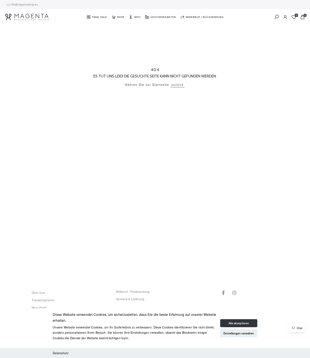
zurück (177, 84)
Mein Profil (39, 307)
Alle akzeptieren (239, 323)
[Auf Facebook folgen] (223, 292)
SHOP (120, 17)
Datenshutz (61, 353)
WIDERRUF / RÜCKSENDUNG (205, 17)
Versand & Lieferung (130, 299)
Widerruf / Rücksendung (133, 291)
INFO (137, 17)
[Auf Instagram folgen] (234, 292)
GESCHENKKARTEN (163, 17)
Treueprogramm (43, 300)
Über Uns (38, 292)
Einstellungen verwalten (239, 333)
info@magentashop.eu (24, 4)
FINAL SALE (99, 17)
